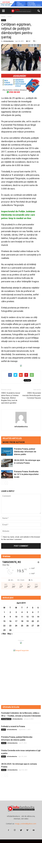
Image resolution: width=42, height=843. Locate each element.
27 (33, 626)
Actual (3, 20)
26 (27, 626)
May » (9, 634)
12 (27, 617)
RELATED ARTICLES (12, 438)
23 (10, 626)
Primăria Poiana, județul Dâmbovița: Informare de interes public (25, 451)
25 (22, 626)
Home (3, 16)
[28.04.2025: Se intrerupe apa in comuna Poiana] (7, 463)
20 (33, 621)
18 (22, 621)
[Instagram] (14, 830)
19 (27, 621)
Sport (3, 729)
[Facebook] (8, 830)
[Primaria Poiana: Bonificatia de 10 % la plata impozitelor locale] (7, 474)
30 (10, 630)
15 (4, 621)
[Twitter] (21, 830)
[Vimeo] (27, 830)
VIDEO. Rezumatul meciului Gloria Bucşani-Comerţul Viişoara (31, 395)
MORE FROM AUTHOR (14, 442)
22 (4, 626)
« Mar (3, 634)
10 (16, 617)
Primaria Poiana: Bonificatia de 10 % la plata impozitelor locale (26, 474)
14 (38, 617)
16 (10, 621)
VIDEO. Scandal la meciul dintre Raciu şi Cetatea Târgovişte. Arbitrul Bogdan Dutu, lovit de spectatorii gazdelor (10, 398)
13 (33, 617)
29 (4, 630)
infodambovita (8, 41)
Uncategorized (6, 719)
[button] (38, 11)
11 (22, 617)
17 (16, 621)
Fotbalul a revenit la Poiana (13, 726)
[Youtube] (33, 830)
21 (38, 621)
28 (38, 626)
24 (16, 626)
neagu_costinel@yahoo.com (25, 823)
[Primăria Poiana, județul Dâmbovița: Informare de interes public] (7, 452)
